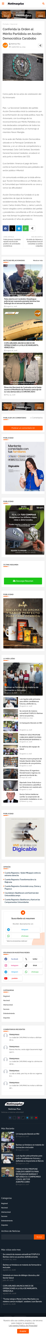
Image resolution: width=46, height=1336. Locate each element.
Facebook (6, 228)
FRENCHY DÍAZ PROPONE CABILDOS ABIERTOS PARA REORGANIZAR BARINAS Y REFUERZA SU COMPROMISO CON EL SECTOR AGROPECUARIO (30, 737)
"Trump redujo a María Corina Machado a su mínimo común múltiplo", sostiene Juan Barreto (22, 1300)
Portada (6, 24)
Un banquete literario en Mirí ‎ (31, 723)
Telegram (19, 228)
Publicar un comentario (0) (23, 428)
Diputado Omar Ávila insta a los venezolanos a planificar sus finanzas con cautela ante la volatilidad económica (31, 785)
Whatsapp (26, 228)
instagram (14, 965)
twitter (35, 959)
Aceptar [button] (23, 1331)
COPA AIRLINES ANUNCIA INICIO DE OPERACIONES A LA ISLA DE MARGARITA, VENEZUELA (21, 345)
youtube (15, 978)
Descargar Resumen (24, 581)
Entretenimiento (9, 1013)
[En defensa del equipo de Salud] (10, 750)
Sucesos (6, 1009)
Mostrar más (38, 260)
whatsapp (24, 936)
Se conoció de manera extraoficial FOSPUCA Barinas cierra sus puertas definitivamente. (31, 713)
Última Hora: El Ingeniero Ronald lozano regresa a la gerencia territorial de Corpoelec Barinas (30, 773)
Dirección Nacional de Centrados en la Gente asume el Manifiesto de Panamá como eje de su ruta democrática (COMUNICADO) (22, 389)
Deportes (6, 1018)
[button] (43, 3)
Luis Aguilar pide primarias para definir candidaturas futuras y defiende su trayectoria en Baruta (30, 701)
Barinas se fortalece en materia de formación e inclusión (30, 1146)
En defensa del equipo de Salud (30, 748)
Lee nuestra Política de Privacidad (23, 1326)
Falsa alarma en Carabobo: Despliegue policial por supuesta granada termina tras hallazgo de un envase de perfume (22, 301)
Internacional (8, 1005)
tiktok (35, 965)
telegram (24, 930)
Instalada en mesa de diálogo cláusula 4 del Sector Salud (21, 1276)
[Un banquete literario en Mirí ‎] (10, 726)
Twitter (12, 228)
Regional (6, 996)
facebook (14, 959)
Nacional (13, 24)
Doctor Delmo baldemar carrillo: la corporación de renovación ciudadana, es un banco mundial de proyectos (31, 796)
